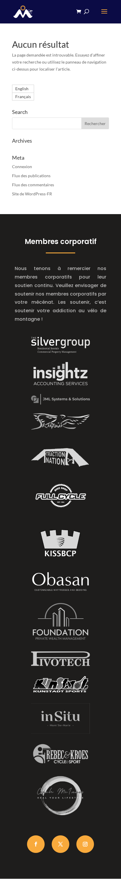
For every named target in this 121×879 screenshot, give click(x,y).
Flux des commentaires (33, 184)
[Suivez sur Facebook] (36, 844)
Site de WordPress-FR (32, 193)
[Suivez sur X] (60, 844)
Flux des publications (31, 175)
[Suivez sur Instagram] (85, 844)
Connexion (22, 166)
